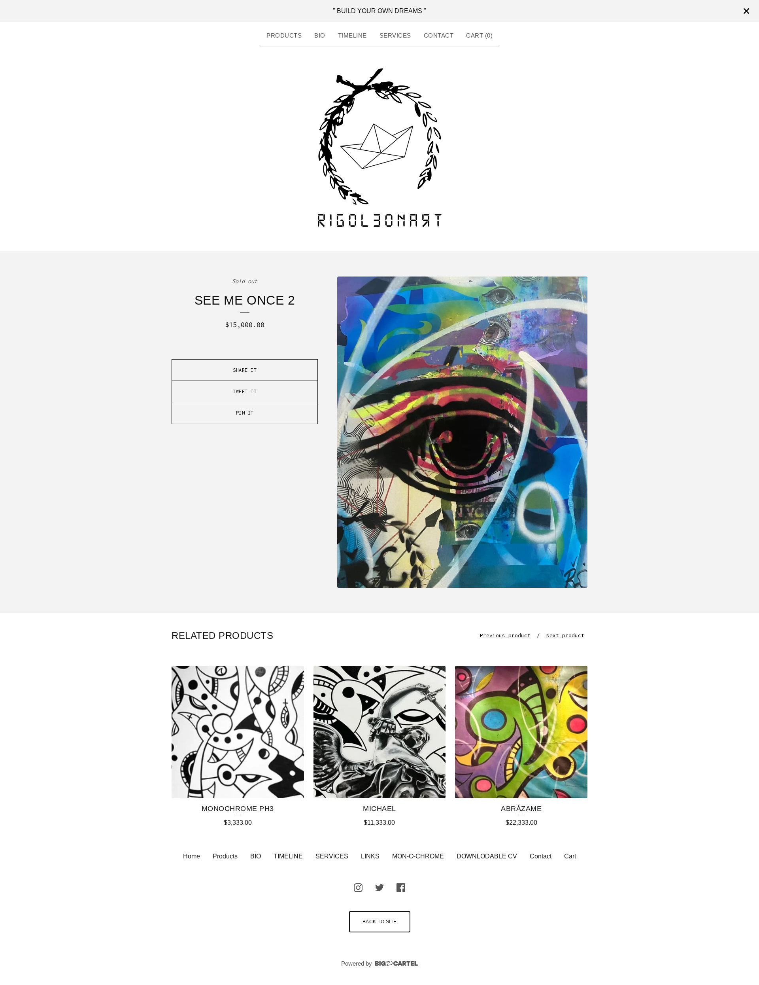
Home (191, 856)
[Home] (380, 147)
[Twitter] (379, 887)
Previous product (505, 635)
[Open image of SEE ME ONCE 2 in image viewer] (462, 432)
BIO (319, 35)
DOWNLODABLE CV (487, 856)
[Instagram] (358, 887)
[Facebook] (401, 887)
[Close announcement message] (746, 11)
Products (284, 35)
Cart (570, 856)
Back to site (380, 921)
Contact (439, 35)
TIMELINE (352, 35)
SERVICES (395, 35)
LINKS (370, 856)
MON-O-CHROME (418, 856)
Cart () (479, 35)
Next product (565, 635)
